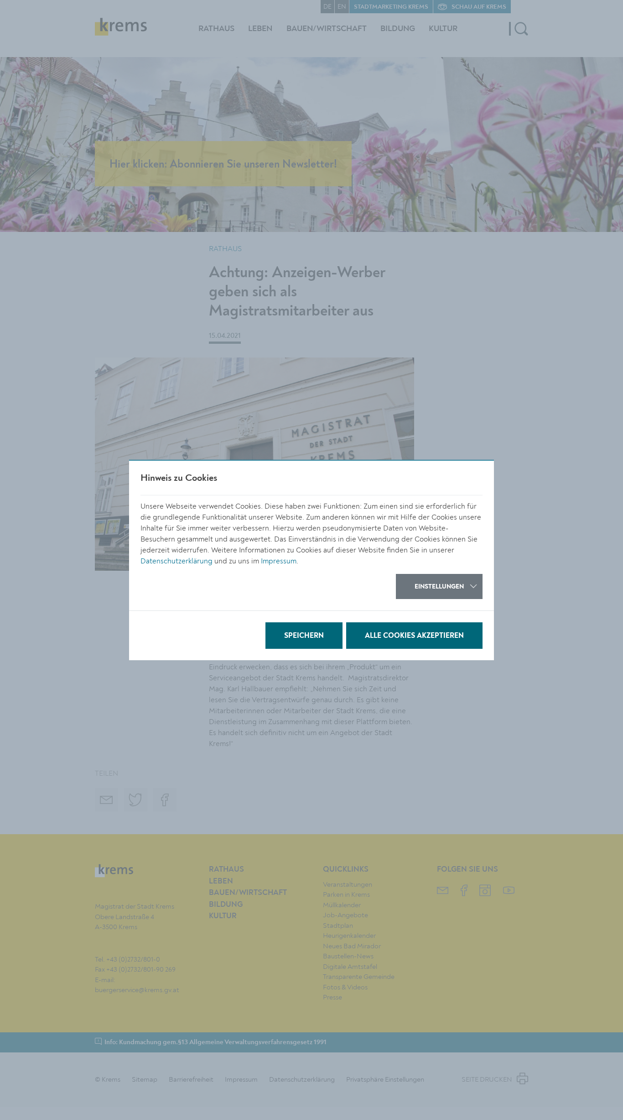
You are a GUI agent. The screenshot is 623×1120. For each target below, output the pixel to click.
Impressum (278, 561)
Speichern (304, 636)
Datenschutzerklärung (176, 561)
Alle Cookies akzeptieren (414, 636)
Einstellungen (439, 587)
